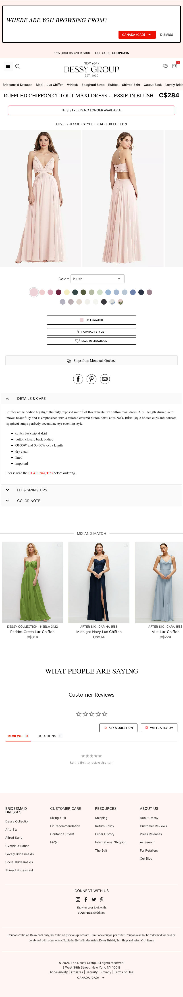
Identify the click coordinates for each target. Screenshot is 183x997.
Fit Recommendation (65, 826)
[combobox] (94, 278)
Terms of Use (123, 972)
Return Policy (104, 826)
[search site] (17, 66)
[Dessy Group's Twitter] (96, 899)
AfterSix (11, 829)
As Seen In (147, 842)
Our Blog (146, 858)
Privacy (105, 972)
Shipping (101, 818)
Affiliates (77, 972)
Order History (104, 834)
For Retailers (149, 850)
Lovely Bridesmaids (19, 854)
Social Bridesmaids (19, 862)
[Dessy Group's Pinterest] (104, 899)
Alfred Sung (13, 837)
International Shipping (110, 842)
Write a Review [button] (161, 728)
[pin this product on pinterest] (91, 379)
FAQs (54, 842)
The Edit (101, 850)
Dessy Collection (17, 821)
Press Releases (151, 834)
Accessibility (59, 972)
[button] (41, 199)
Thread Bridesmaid (19, 870)
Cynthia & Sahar (17, 846)
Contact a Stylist (62, 834)
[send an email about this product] (105, 379)
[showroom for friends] (165, 66)
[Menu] (8, 66)
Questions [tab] (47, 736)
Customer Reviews (153, 826)
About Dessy (149, 818)
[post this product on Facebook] (78, 379)
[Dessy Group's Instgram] (80, 899)
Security (92, 972)
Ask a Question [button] (121, 728)
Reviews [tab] (15, 736)
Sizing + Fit (58, 818)
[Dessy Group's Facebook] (87, 899)
